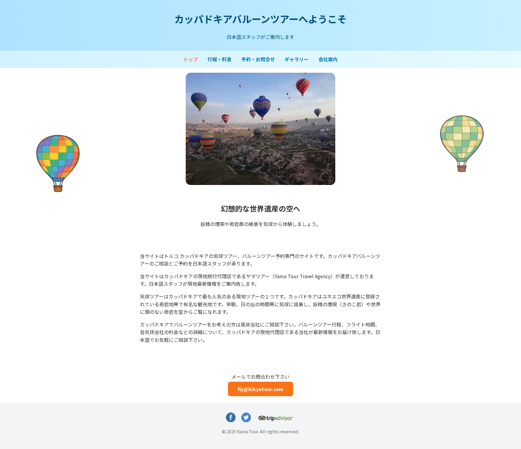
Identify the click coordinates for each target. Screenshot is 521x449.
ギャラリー (297, 59)
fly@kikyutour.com (260, 389)
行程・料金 (219, 59)
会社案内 (328, 59)
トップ (190, 59)
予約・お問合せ (258, 59)
